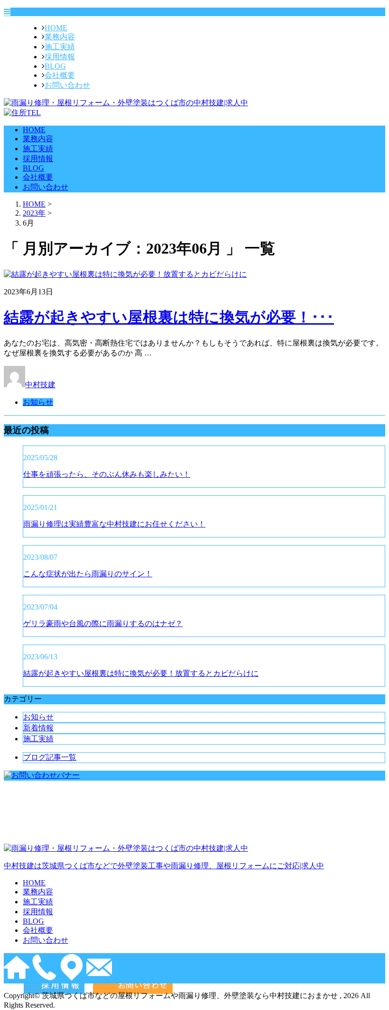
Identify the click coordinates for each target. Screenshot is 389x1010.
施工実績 (60, 47)
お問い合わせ (67, 85)
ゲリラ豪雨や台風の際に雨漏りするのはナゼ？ (103, 623)
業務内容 (60, 37)
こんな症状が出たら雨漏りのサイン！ (87, 574)
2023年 (34, 213)
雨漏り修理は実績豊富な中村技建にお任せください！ (114, 524)
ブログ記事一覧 (49, 757)
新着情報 (38, 728)
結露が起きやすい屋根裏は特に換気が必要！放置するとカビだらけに (141, 673)
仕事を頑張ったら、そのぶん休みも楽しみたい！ (106, 474)
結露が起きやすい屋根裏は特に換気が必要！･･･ (169, 317)
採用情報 (60, 57)
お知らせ (38, 402)
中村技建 (40, 385)
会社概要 (60, 75)
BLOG (55, 66)
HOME (56, 28)
